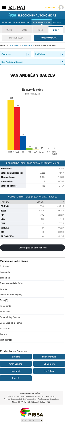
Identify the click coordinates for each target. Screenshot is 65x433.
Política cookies (29, 399)
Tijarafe (3, 334)
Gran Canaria (15, 363)
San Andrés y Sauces (10, 317)
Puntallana (5, 311)
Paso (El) (4, 300)
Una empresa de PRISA (32, 412)
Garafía (3, 289)
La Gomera (49, 363)
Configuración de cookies (48, 399)
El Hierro (16, 356)
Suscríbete (50, 7)
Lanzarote (16, 371)
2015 (24, 30)
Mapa (14, 402)
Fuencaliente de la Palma (12, 283)
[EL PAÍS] (16, 7)
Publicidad (39, 396)
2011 (40, 30)
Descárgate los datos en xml (32, 247)
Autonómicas (49, 37)
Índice (42, 402)
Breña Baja (5, 277)
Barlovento (5, 266)
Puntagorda (5, 306)
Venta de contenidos (25, 396)
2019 (9, 30)
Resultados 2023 (21, 22)
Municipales (16, 37)
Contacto (11, 396)
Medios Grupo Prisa (32, 420)
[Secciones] (4, 7)
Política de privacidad (13, 399)
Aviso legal (50, 396)
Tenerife (16, 378)
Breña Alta (5, 272)
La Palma (49, 371)
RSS (48, 402)
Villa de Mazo (6, 340)
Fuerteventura (49, 356)
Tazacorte (5, 328)
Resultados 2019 (41, 22)
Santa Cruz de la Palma (11, 323)
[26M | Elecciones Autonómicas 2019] (32, 15)
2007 (56, 30)
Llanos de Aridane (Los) (11, 294)
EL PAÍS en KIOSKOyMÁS (28, 402)
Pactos (57, 22)
